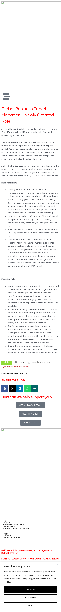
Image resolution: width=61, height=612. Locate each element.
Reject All (30, 606)
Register (7, 523)
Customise (30, 598)
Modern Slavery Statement (16, 529)
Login (5, 521)
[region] (30, 587)
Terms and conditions (13, 525)
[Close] (58, 564)
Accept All (30, 590)
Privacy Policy (9, 527)
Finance (7, 536)
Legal (5, 534)
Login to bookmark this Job (14, 374)
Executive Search (11, 538)
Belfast (21, 362)
